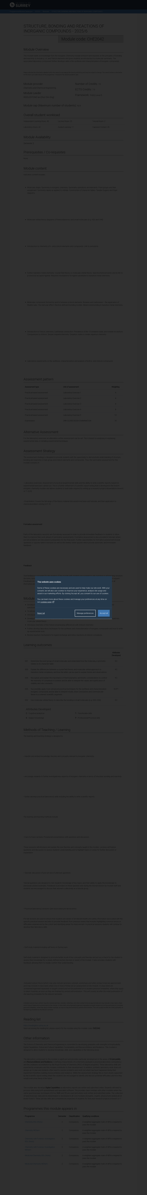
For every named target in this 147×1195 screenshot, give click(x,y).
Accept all (104, 613)
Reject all (41, 613)
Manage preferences (85, 613)
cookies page (46, 602)
